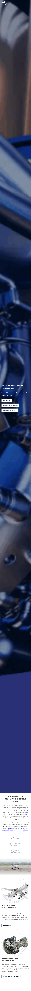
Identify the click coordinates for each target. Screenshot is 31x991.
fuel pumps (25, 830)
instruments (15, 828)
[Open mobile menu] (28, 3)
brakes (23, 831)
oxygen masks (5, 830)
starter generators (23, 828)
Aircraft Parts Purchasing (11, 976)
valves (11, 830)
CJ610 (26, 814)
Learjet (26, 810)
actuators (8, 831)
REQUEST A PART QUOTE (10, 405)
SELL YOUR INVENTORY (10, 410)
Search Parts (7, 925)
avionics (10, 828)
